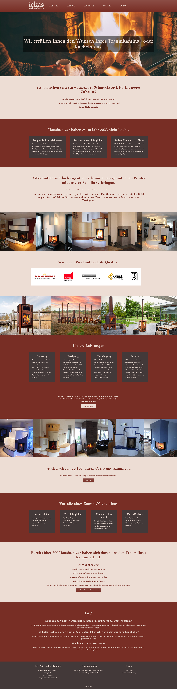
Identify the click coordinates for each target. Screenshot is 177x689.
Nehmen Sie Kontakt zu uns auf (89, 590)
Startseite (53, 6)
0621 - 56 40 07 (48, 675)
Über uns (88, 480)
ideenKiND (88, 686)
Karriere (107, 6)
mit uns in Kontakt (100, 647)
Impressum (129, 670)
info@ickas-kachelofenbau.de (48, 678)
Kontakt (123, 6)
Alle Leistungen (88, 406)
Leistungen (89, 6)
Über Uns (71, 6)
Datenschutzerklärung (129, 673)
